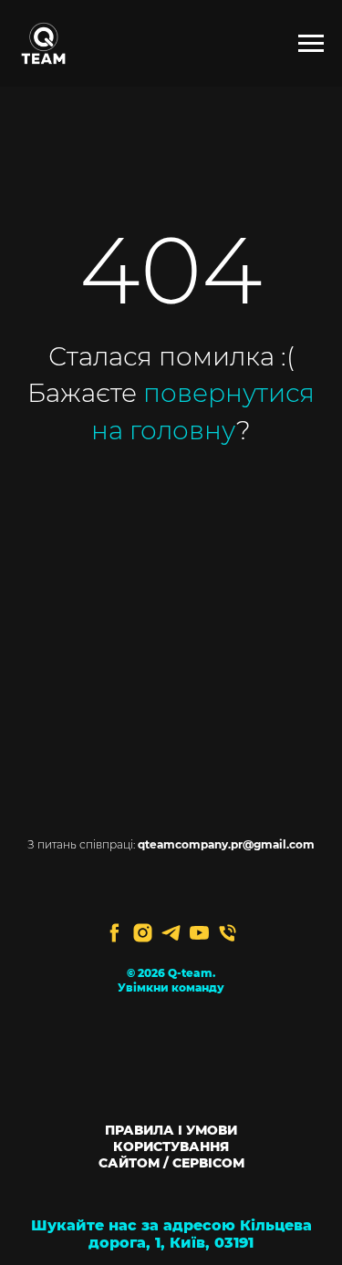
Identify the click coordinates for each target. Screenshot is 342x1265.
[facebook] (114, 932)
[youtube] (199, 932)
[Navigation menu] (311, 44)
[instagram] (142, 932)
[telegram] (171, 932)
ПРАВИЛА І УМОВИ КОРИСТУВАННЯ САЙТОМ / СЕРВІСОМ (171, 1146)
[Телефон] (227, 932)
